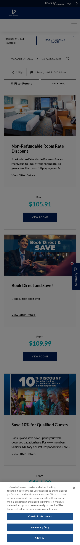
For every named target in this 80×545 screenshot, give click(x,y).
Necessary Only (40, 527)
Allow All (40, 537)
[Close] (74, 488)
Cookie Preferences (40, 516)
